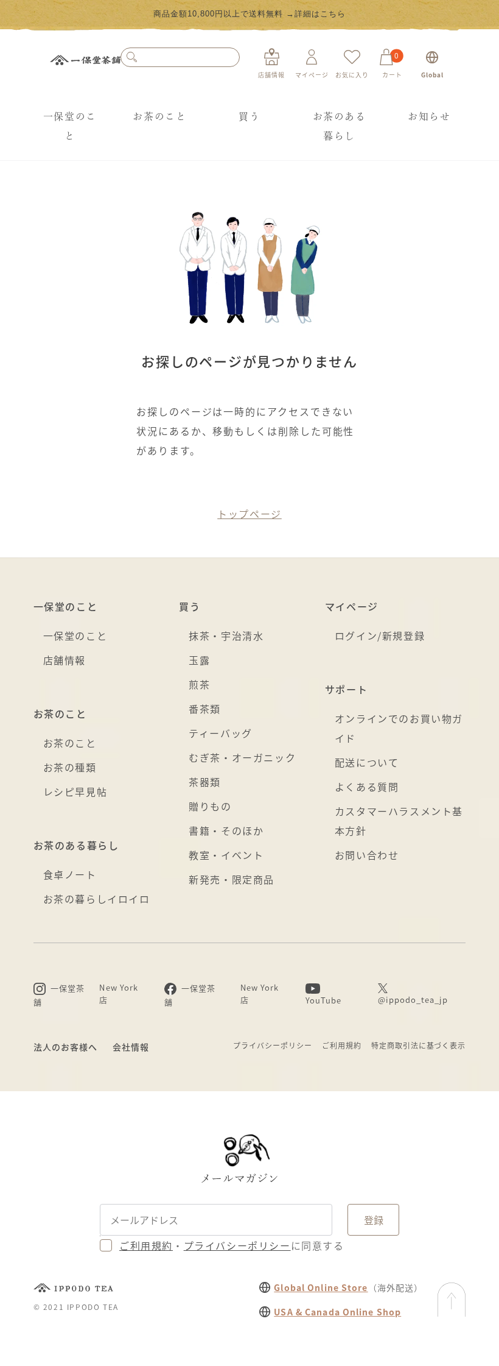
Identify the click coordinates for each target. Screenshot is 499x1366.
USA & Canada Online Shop (337, 1312)
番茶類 (205, 708)
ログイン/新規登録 (380, 635)
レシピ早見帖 (75, 791)
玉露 (199, 660)
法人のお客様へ (65, 1047)
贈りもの (210, 806)
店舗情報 (64, 660)
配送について (367, 762)
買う (249, 116)
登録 (373, 1219)
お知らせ (429, 116)
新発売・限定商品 (231, 879)
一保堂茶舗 (85, 64)
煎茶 (199, 684)
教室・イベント (226, 855)
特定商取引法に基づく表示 (418, 1045)
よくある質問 (367, 786)
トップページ (249, 513)
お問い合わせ (367, 855)
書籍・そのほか (226, 830)
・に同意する (231, 1245)
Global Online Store (321, 1287)
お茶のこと (159, 116)
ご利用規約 (341, 1045)
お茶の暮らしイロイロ (96, 898)
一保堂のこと (70, 126)
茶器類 (205, 781)
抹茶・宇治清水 (226, 635)
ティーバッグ (221, 733)
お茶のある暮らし (339, 126)
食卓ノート (70, 874)
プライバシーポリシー (272, 1045)
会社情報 (131, 1047)
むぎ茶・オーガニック (242, 757)
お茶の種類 (70, 767)
